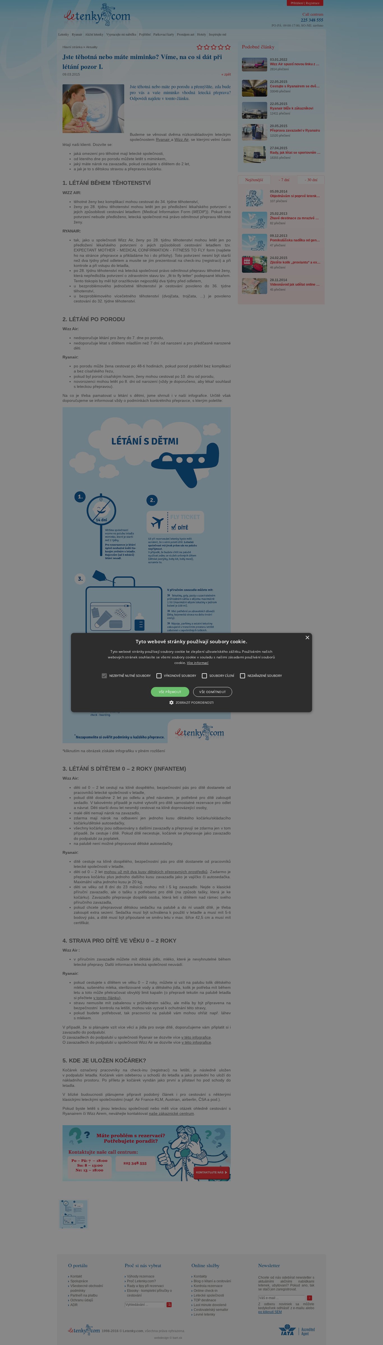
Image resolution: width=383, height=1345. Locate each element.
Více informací (198, 663)
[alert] (191, 672)
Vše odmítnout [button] (212, 692)
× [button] (307, 638)
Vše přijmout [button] (170, 692)
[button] (191, 672)
